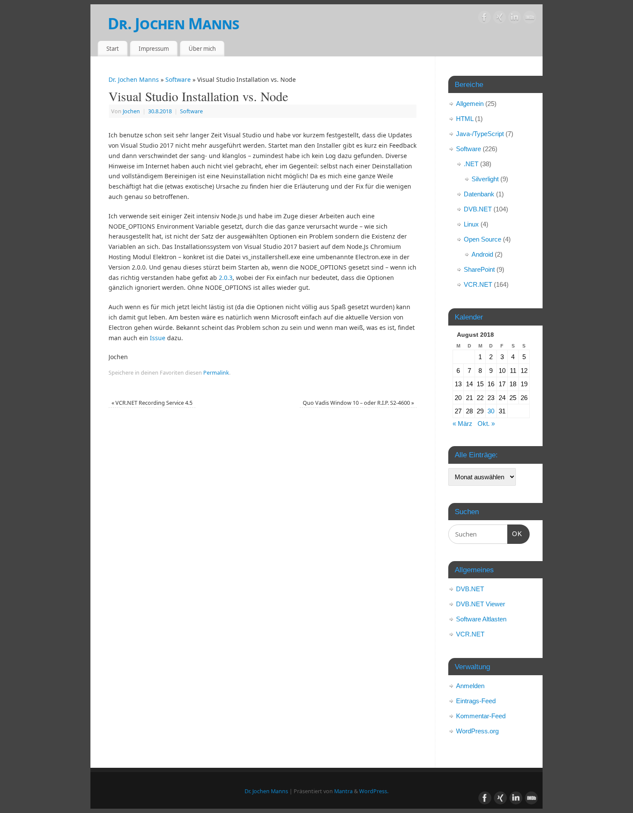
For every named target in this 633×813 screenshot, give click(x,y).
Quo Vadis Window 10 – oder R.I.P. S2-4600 (358, 402)
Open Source (482, 239)
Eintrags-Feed (476, 700)
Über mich (202, 49)
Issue (157, 338)
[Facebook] (484, 19)
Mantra (343, 791)
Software (178, 79)
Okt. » (486, 423)
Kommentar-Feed (481, 716)
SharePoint (479, 269)
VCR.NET (478, 284)
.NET (471, 164)
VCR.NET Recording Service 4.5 (152, 402)
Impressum (154, 49)
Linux (471, 224)
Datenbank (479, 194)
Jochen (131, 111)
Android (482, 254)
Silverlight (485, 179)
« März (462, 423)
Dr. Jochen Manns (173, 23)
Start (112, 49)
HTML (464, 118)
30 (490, 411)
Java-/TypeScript (480, 133)
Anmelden (470, 685)
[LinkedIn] (514, 19)
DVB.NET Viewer (480, 604)
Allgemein (470, 103)
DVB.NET (478, 209)
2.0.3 (226, 277)
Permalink (216, 372)
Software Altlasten (481, 619)
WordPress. (373, 791)
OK (515, 533)
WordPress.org (477, 731)
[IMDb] (529, 19)
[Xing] (499, 19)
